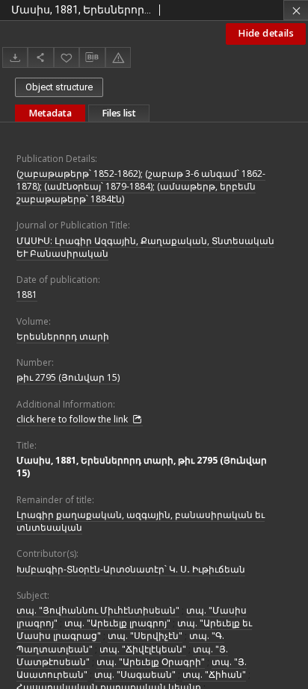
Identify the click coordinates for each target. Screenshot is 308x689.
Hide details (266, 33)
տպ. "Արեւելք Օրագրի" (150, 661)
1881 (26, 294)
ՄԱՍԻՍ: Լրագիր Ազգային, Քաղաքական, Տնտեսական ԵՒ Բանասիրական (145, 247)
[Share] (40, 57)
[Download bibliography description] (92, 57)
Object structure (59, 87)
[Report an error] (118, 57)
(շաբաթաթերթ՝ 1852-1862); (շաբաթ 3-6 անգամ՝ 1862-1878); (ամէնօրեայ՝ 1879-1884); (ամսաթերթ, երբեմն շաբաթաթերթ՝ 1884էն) (140, 186)
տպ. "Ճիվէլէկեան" (142, 649)
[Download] (15, 57)
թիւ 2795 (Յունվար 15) (68, 377)
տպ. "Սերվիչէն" (145, 635)
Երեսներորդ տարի (62, 336)
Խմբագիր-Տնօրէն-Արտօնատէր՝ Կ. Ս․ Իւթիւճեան (130, 569)
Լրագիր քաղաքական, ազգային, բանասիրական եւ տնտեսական (140, 521)
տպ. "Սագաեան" (135, 674)
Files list (119, 113)
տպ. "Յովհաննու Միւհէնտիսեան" (97, 610)
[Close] (295, 10)
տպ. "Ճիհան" (214, 674)
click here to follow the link (73, 419)
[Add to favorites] (66, 57)
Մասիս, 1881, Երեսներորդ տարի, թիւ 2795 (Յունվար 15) (141, 466)
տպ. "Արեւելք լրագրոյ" (117, 623)
